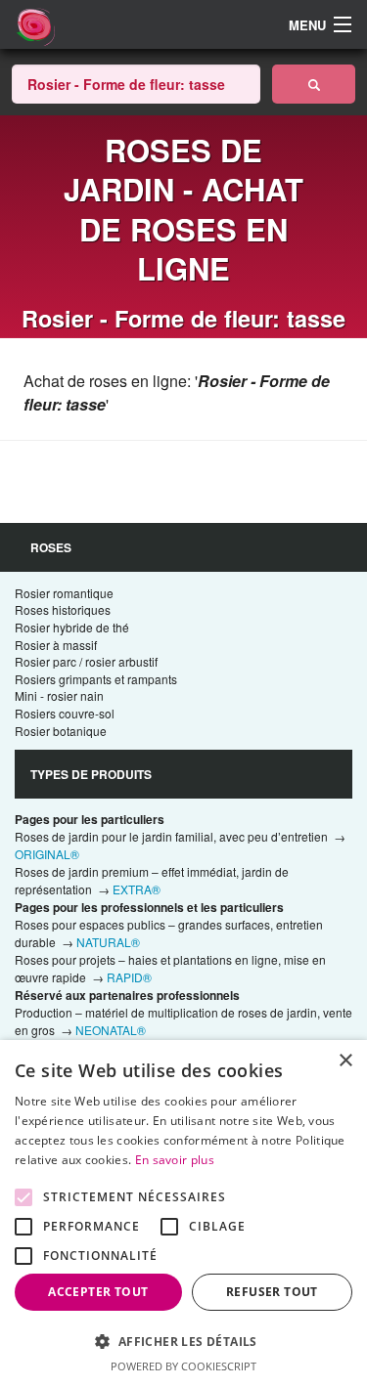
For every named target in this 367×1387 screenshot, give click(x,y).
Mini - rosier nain (59, 695)
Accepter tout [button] (98, 1291)
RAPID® (129, 977)
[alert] (183, 1213)
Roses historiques (63, 609)
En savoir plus (174, 1159)
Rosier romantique (64, 593)
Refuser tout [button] (272, 1291)
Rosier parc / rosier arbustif (86, 661)
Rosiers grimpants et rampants (96, 679)
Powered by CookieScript (183, 1366)
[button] (183, 1341)
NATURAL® (108, 941)
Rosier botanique (61, 730)
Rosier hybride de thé (72, 627)
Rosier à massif (56, 644)
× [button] (345, 1061)
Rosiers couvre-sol (65, 713)
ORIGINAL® (47, 853)
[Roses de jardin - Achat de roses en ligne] (313, 84)
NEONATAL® (110, 1029)
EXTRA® (137, 889)
